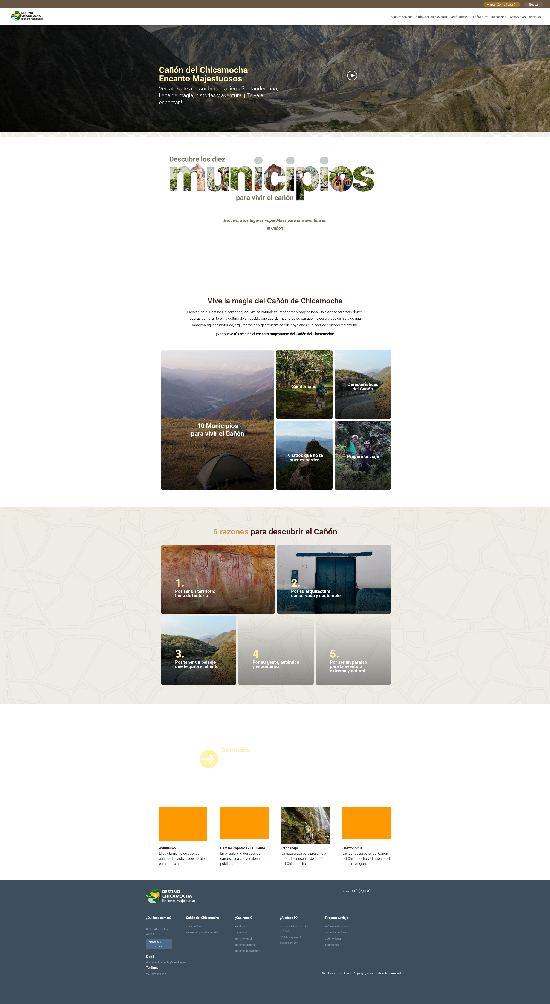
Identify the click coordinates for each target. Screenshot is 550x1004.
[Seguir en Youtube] (367, 891)
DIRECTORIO (498, 17)
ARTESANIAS (518, 17)
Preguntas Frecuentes (155, 944)
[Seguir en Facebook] (354, 891)
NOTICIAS (535, 17)
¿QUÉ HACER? (459, 17)
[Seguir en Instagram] (361, 891)
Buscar (534, 4)
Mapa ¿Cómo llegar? (501, 4)
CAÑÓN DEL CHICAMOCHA (431, 17)
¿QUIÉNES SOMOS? (401, 17)
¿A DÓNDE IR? (479, 17)
